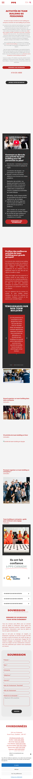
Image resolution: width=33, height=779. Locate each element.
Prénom (6, 660)
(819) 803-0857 (21, 745)
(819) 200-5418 (20, 747)
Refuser (16, 769)
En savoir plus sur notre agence (13, 603)
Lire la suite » (6, 402)
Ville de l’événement (10, 690)
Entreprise (7, 670)
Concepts (10, 20)
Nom (5, 665)
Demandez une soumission (16, 67)
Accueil (5, 20)
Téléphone (7, 675)
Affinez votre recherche (16, 82)
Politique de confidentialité (16, 777)
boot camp (21, 32)
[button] (30, 754)
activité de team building (11, 44)
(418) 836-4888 (19, 740)
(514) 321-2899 (19, 741)
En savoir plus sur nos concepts (13, 598)
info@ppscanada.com (16, 738)
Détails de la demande (11, 695)
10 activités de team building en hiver (15, 435)
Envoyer (16, 711)
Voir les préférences (16, 773)
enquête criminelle (9, 32)
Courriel (7, 680)
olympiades (16, 32)
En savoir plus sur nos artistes (13, 593)
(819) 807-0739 (20, 743)
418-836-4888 (16, 72)
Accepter (16, 765)
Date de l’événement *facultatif (13, 685)
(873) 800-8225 (19, 749)
